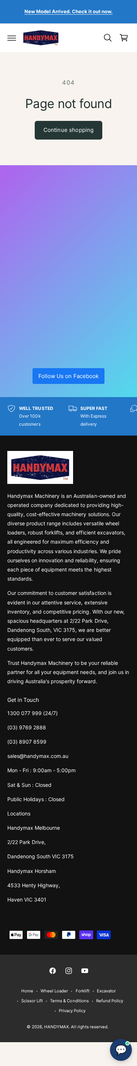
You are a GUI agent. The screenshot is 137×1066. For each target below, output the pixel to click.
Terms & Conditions (69, 1000)
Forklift (83, 990)
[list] (68, 416)
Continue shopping (68, 129)
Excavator (106, 990)
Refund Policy (109, 1000)
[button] (12, 38)
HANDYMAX (56, 1026)
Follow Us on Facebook (68, 376)
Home (27, 990)
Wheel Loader (54, 990)
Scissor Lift (32, 1000)
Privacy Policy (72, 1010)
